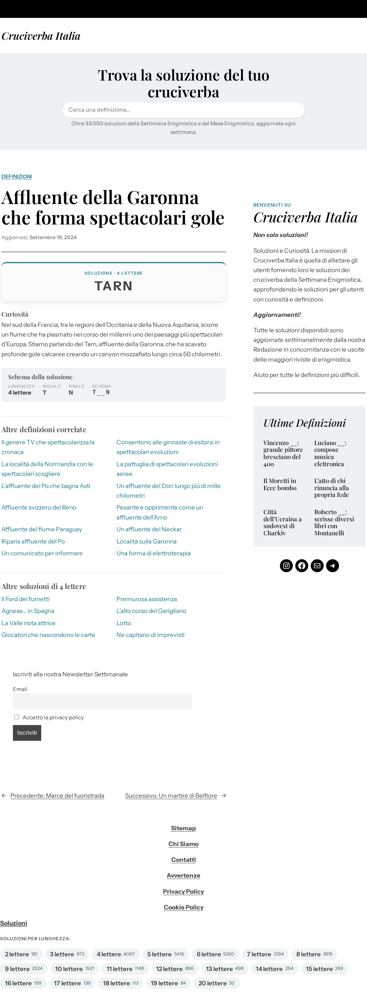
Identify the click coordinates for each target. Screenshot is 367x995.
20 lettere (213, 983)
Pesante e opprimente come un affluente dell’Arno (159, 512)
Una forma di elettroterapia (153, 553)
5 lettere (159, 954)
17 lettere (67, 983)
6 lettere (209, 954)
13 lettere (219, 968)
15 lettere (319, 968)
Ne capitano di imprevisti (150, 634)
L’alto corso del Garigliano (151, 610)
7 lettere (259, 954)
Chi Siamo (183, 843)
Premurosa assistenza (146, 599)
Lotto (123, 623)
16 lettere (18, 983)
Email (20, 689)
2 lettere (17, 954)
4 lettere (109, 954)
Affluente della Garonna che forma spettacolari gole (113, 207)
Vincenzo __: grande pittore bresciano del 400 (283, 453)
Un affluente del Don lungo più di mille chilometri (168, 490)
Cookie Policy (184, 907)
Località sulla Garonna (146, 541)
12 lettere (169, 968)
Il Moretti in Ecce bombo (279, 484)
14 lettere (269, 968)
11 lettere (120, 968)
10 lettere (69, 968)
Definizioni (16, 176)
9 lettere (17, 968)
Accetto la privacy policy (53, 717)
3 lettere (62, 954)
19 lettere (164, 983)
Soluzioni (13, 923)
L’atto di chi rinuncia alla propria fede (331, 487)
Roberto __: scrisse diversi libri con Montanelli (334, 522)
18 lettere (116, 983)
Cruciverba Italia (41, 35)
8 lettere (308, 954)
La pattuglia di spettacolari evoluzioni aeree (167, 468)
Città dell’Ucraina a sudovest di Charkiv (282, 522)
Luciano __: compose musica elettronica (330, 453)
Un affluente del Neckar (149, 529)
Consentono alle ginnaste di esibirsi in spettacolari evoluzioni (168, 447)
